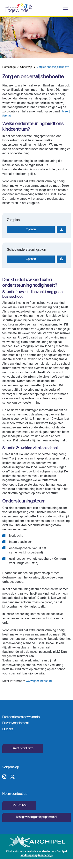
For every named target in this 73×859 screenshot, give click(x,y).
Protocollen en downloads (21, 717)
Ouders (7, 729)
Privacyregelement (15, 723)
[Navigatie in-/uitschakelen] (65, 8)
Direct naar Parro (22, 748)
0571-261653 (19, 805)
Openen (31, 229)
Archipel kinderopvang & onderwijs (44, 853)
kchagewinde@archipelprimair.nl (36, 817)
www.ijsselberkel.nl (39, 681)
